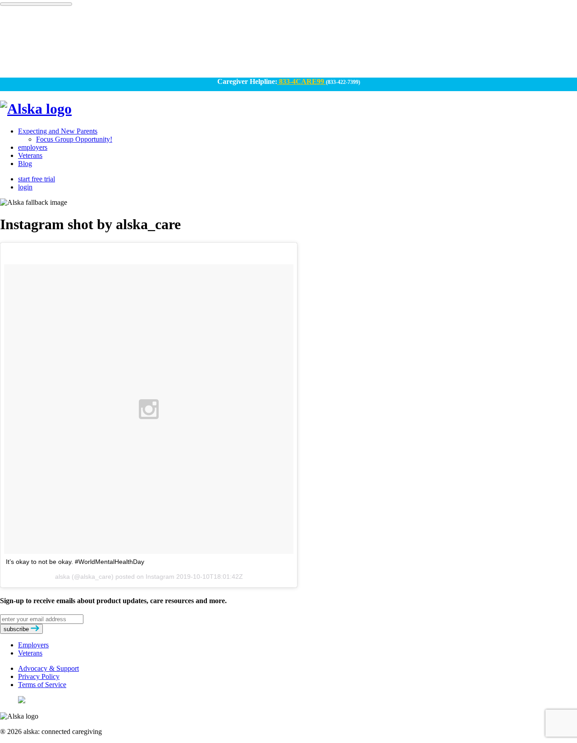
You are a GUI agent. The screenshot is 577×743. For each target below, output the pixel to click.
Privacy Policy (39, 676)
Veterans (30, 155)
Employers (33, 645)
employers (32, 147)
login (25, 187)
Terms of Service (42, 684)
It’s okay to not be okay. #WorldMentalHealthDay (75, 561)
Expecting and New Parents (57, 131)
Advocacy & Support (48, 668)
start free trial (36, 179)
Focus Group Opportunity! (74, 139)
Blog (25, 163)
